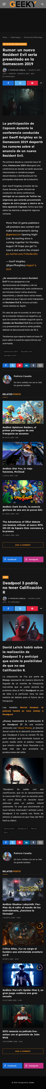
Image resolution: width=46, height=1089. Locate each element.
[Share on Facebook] (8, 83)
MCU (6, 833)
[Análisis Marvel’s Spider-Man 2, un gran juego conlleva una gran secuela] (23, 975)
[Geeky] (23, 4)
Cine (5, 577)
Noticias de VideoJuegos (15, 44)
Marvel (34, 829)
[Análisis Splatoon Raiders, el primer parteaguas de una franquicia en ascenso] (23, 412)
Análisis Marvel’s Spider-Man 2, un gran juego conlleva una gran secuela (23, 993)
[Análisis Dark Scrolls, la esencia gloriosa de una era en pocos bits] (23, 491)
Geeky (31, 1082)
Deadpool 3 (23, 829)
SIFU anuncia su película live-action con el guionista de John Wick (21, 1034)
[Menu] (4, 4)
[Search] (42, 4)
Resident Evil (26, 351)
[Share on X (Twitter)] (20, 83)
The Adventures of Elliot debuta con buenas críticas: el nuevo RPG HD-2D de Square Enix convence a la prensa (23, 526)
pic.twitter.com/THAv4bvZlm (22, 253)
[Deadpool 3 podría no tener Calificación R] (23, 627)
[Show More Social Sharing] (41, 83)
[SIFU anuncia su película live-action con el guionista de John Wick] (23, 1016)
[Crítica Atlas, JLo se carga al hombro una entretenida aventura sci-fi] (23, 933)
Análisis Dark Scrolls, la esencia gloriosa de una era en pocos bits (22, 508)
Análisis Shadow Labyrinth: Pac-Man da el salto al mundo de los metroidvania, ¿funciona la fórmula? (22, 909)
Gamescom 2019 (11, 351)
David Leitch (9, 829)
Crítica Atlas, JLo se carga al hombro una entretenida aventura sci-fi (23, 951)
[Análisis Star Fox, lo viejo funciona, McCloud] (23, 453)
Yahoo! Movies (24, 728)
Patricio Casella (17, 70)
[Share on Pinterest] (32, 83)
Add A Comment (23, 545)
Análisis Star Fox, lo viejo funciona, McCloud (17, 470)
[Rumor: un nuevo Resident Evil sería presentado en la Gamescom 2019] (23, 102)
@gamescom (13, 234)
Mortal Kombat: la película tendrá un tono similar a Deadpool (23, 711)
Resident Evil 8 (10, 355)
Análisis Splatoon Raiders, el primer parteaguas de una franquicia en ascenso (19, 430)
